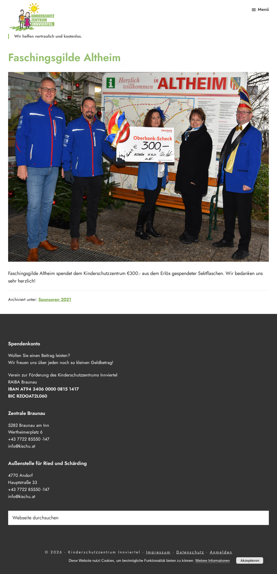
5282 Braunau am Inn (28, 425)
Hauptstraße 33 (22, 482)
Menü (263, 9)
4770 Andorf (20, 475)
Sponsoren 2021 (54, 299)
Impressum (158, 552)
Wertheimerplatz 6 (25, 432)
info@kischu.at (21, 446)
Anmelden (221, 552)
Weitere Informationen (212, 561)
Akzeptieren (249, 560)
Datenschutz (190, 552)
